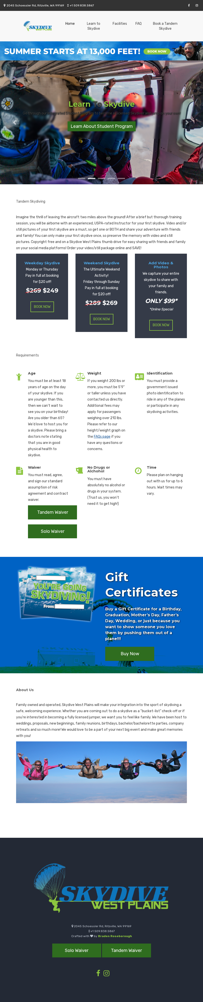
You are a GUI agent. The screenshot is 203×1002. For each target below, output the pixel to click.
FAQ (138, 24)
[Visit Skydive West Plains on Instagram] (197, 5)
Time (151, 467)
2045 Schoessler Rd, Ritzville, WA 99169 (35, 5)
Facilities (120, 24)
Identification (160, 373)
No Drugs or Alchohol (98, 469)
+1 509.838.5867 (82, 5)
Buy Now (130, 653)
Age (32, 373)
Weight (94, 373)
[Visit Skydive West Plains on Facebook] (189, 5)
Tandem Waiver (52, 512)
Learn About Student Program (102, 126)
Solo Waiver (52, 531)
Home (70, 24)
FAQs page (102, 436)
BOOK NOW (42, 307)
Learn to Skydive (93, 26)
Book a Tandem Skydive (165, 26)
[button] (15, 122)
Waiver (34, 467)
